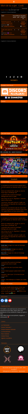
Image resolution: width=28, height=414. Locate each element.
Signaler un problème (6, 338)
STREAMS (18, 157)
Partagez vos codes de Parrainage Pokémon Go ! (12, 249)
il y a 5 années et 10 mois (23, 31)
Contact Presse (5, 336)
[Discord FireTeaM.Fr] (21, 76)
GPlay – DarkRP (5, 293)
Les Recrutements (5, 331)
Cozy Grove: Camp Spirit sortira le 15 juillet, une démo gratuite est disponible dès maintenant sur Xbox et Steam (13, 204)
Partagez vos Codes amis (9, 26)
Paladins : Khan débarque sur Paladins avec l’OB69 (13, 279)
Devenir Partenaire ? (6, 327)
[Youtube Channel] (10, 300)
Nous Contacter (5, 334)
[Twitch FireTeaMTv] (14, 76)
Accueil (2, 10)
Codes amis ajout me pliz (6, 30)
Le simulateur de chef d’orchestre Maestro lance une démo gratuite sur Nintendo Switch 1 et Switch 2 (14, 187)
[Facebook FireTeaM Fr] (6, 76)
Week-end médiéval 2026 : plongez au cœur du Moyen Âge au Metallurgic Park (13, 191)
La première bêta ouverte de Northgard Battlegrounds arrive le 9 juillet (11, 195)
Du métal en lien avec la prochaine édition (11, 267)
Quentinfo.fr (22, 371)
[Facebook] (2, 300)
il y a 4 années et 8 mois (23, 23)
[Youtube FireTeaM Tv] (17, 76)
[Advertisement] (14, 58)
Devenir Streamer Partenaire (8, 329)
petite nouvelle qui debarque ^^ (9, 291)
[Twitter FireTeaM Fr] (10, 76)
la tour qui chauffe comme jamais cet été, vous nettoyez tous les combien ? (13, 288)
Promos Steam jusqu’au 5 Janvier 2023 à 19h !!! (13, 271)
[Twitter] (6, 300)
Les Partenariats (5, 325)
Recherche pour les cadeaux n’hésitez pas (6, 22)
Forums (6, 10)
